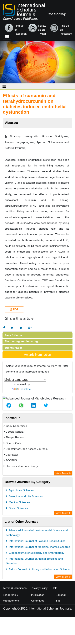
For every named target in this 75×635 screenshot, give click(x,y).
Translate (25, 388)
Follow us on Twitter (42, 28)
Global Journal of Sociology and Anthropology (36, 552)
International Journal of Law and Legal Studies (36, 540)
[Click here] (4, 327)
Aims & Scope (13, 335)
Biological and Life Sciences (25, 496)
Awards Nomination (37, 354)
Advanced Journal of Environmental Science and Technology (37, 532)
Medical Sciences (19, 502)
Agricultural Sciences (21, 490)
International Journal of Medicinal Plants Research (39, 546)
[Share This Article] (9, 405)
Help (54, 587)
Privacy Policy (39, 587)
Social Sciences (18, 508)
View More (62, 473)
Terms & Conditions (15, 587)
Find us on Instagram (66, 28)
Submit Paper (13, 347)
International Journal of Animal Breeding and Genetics (34, 561)
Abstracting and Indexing (21, 341)
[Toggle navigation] (7, 36)
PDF (15, 309)
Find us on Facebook (20, 28)
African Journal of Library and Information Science (39, 569)
